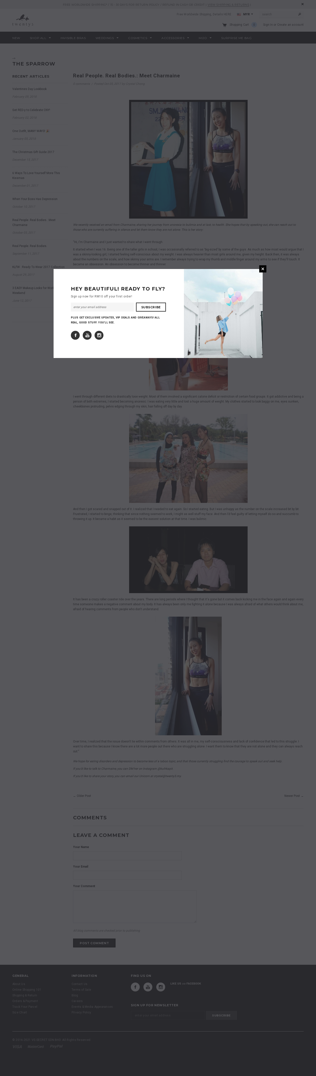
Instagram (99, 335)
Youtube (87, 335)
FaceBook (75, 335)
